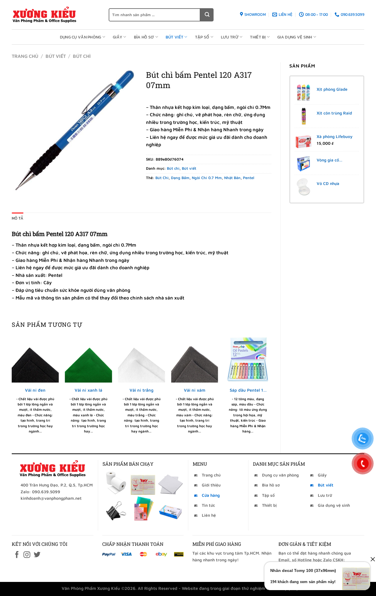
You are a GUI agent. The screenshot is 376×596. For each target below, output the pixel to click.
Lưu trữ (230, 37)
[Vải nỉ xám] (194, 359)
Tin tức (208, 505)
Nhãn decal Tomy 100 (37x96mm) (303, 570)
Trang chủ (25, 56)
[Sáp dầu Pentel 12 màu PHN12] (247, 359)
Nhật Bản (232, 178)
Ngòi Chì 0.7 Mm (207, 178)
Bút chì (82, 56)
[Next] (271, 389)
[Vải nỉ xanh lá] (88, 359)
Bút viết (174, 37)
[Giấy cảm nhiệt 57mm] (115, 482)
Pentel (248, 178)
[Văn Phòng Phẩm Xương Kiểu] (56, 14)
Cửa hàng (211, 495)
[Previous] (12, 389)
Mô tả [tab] (17, 218)
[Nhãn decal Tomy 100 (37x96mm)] (142, 482)
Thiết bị (258, 37)
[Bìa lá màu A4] (142, 508)
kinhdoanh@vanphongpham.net (51, 498)
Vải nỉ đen (35, 390)
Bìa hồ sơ (144, 37)
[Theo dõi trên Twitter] (37, 555)
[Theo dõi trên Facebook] (17, 555)
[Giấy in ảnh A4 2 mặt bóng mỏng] (170, 482)
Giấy (117, 37)
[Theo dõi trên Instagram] (27, 555)
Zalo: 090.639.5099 (40, 491)
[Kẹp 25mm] (115, 508)
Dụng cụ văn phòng (80, 37)
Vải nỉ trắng (141, 390)
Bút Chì (162, 178)
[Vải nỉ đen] (35, 359)
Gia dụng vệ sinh (294, 37)
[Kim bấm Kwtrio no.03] (170, 508)
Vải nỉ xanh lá (88, 390)
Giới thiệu (211, 484)
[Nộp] (207, 14)
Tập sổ (202, 37)
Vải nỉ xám (194, 390)
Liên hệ (209, 515)
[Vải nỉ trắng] (141, 359)
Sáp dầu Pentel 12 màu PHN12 (248, 390)
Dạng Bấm (180, 178)
